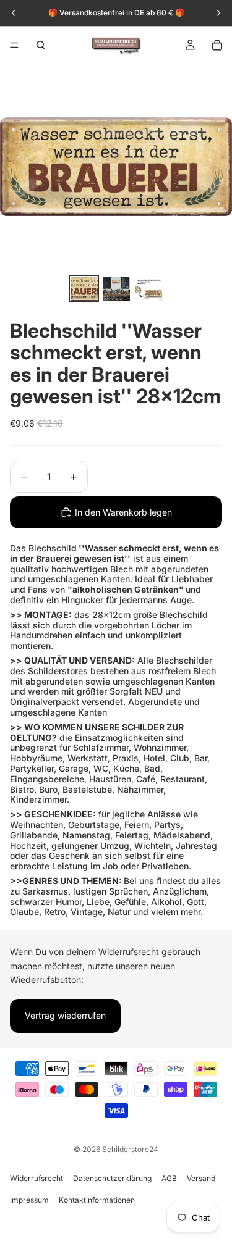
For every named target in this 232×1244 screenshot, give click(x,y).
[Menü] (14, 45)
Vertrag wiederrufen (65, 1015)
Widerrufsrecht (36, 1178)
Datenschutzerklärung (112, 1178)
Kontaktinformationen (97, 1199)
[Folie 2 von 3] (116, 289)
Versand (201, 1178)
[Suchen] (40, 45)
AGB (169, 1178)
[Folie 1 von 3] (84, 289)
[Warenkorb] (217, 45)
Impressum (29, 1199)
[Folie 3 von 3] (148, 289)
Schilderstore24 (130, 1149)
